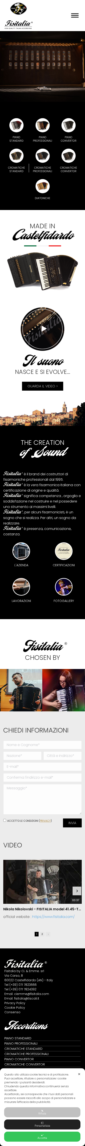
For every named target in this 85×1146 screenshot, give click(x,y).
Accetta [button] (42, 1137)
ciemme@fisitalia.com (31, 994)
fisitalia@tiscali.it (26, 998)
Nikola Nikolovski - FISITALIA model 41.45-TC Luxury (42, 909)
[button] (5, 690)
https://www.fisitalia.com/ (53, 916)
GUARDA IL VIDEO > (42, 386)
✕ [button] (79, 1074)
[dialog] (42, 1107)
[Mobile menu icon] (75, 15)
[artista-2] (63, 690)
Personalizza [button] (42, 1125)
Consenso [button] (12, 1012)
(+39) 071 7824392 (22, 989)
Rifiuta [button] (42, 1113)
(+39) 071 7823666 (23, 985)
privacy (45, 821)
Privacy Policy (14, 1003)
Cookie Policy (14, 1007)
